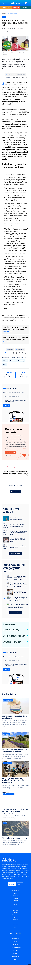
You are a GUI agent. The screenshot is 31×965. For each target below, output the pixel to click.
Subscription (15, 915)
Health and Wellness (8, 794)
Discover (15, 900)
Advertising (15, 919)
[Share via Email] (23, 77)
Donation (15, 917)
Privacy (15, 959)
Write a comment (15, 492)
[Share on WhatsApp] (26, 77)
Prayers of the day (12, 642)
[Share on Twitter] (20, 77)
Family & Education (12, 13)
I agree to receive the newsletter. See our (16, 401)
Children (5, 361)
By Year (15, 927)
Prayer (4, 364)
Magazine (15, 912)
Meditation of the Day (14, 636)
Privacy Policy (15, 956)
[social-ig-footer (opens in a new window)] (20, 933)
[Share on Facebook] (14, 77)
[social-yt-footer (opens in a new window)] (11, 933)
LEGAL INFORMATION (15, 947)
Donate (15, 7)
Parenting (21, 361)
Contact (15, 953)
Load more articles (15, 553)
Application (15, 910)
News (15, 893)
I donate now (9, 453)
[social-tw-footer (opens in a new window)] (17, 933)
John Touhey (20, 28)
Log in (20, 485)
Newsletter (15, 908)
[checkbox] (3, 400)
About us (15, 944)
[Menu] (5, 3)
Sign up (7, 405)
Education (13, 361)
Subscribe (6, 7)
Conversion (6, 734)
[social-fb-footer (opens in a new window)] (14, 933)
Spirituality (15, 898)
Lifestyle (4, 13)
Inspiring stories (7, 763)
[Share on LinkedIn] (17, 77)
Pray (24, 7)
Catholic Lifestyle (7, 700)
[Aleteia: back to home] (15, 3)
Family (5, 822)
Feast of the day (11, 629)
